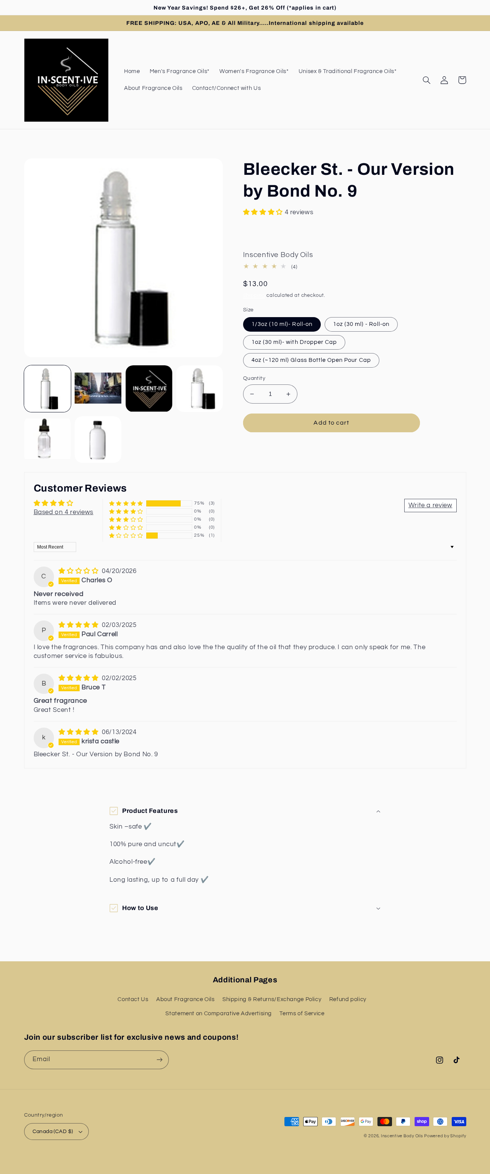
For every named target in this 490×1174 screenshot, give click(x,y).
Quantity (254, 378)
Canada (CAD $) (53, 1131)
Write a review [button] (430, 505)
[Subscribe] (159, 1059)
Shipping (254, 295)
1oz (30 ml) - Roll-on (361, 324)
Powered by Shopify (445, 1136)
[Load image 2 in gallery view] (98, 388)
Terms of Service (301, 1013)
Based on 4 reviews (63, 512)
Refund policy (347, 999)
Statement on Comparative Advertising (218, 1013)
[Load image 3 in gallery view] (149, 388)
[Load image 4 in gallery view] (199, 388)
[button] (427, 80)
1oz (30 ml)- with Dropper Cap (294, 342)
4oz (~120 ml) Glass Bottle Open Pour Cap (311, 360)
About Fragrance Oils (185, 999)
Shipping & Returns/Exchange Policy (271, 999)
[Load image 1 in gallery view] (47, 388)
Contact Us (133, 999)
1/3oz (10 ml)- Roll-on (282, 324)
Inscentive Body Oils (402, 1136)
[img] (79, 571)
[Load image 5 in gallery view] (47, 439)
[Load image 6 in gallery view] (98, 439)
